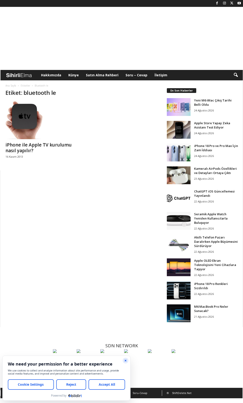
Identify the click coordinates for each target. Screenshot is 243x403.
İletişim (160, 75)
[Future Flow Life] (182, 360)
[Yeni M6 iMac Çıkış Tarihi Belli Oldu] (179, 107)
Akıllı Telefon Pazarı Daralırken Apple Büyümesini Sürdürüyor (216, 241)
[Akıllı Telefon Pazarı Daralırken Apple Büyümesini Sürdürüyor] (179, 244)
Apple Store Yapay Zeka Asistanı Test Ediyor (212, 125)
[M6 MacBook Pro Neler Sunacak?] (179, 313)
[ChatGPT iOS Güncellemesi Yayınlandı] (179, 198)
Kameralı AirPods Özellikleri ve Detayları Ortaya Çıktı (215, 170)
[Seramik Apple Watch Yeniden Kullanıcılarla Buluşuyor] (179, 221)
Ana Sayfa (10, 85)
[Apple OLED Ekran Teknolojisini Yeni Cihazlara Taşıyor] (179, 267)
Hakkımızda (51, 75)
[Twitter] (232, 3)
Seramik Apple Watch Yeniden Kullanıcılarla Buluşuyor (211, 218)
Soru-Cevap (140, 393)
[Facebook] (217, 3)
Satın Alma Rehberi (102, 75)
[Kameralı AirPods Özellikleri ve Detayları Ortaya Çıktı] (179, 175)
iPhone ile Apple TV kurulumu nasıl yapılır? (38, 148)
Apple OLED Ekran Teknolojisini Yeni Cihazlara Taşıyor (215, 264)
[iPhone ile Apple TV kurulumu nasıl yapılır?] (41, 120)
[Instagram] (224, 3)
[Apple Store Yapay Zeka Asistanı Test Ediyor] (179, 130)
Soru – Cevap (136, 75)
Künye (73, 75)
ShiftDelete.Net (182, 393)
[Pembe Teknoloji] (158, 360)
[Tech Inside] (134, 360)
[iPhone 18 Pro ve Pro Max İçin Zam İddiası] (179, 152)
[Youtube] (239, 3)
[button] (235, 75)
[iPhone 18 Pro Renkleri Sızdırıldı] (179, 290)
